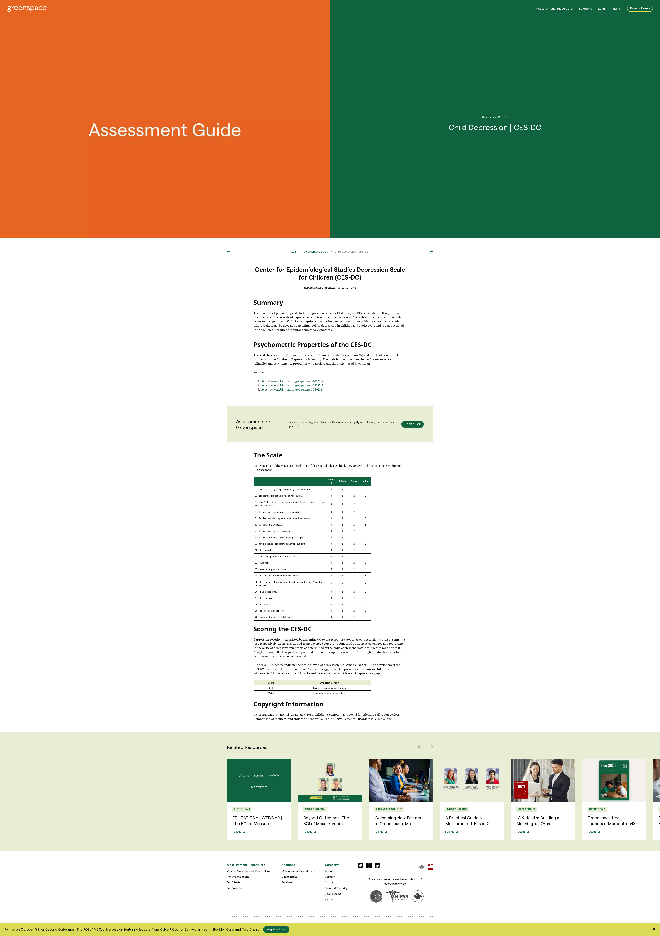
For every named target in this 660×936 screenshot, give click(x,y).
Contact (330, 882)
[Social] (360, 865)
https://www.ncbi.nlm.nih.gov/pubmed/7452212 (291, 381)
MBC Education (315, 809)
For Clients (233, 882)
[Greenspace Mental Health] (422, 867)
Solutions (585, 8)
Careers (330, 876)
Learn (602, 8)
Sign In (617, 8)
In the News (242, 809)
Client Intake (289, 876)
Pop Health (288, 882)
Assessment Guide (316, 251)
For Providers (235, 888)
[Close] (654, 929)
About (329, 870)
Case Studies (526, 809)
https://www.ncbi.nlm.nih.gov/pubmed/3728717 (291, 385)
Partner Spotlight (389, 809)
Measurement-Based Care (554, 8)
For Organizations (238, 876)
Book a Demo (333, 893)
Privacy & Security (336, 888)
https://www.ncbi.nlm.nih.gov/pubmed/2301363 (292, 389)
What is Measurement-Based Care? (249, 870)
